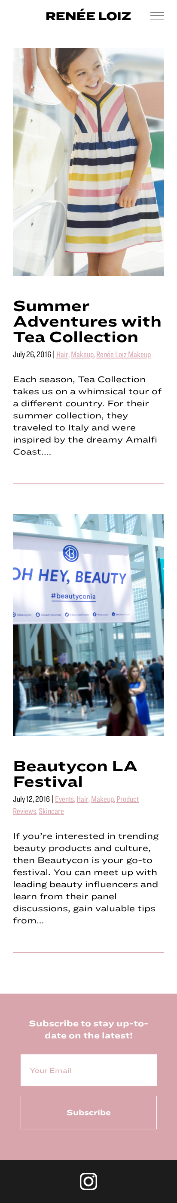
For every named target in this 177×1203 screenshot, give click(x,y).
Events (64, 799)
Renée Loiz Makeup (123, 354)
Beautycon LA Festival (75, 773)
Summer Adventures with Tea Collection (87, 320)
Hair (62, 354)
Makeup (82, 354)
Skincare (51, 811)
